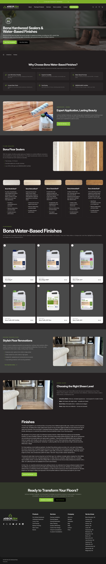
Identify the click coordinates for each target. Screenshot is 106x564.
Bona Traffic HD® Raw (45, 320)
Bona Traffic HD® (77, 320)
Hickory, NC (88, 523)
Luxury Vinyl (36, 521)
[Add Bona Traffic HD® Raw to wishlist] (38, 286)
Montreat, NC (88, 531)
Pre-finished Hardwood (38, 517)
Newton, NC (88, 525)
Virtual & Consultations (55, 529)
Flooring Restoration (55, 521)
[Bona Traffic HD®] (87, 300)
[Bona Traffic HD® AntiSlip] (19, 300)
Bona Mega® (8, 280)
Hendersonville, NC (90, 546)
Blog (69, 523)
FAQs (69, 525)
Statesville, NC (89, 544)
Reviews (70, 519)
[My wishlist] (99, 7)
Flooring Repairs (54, 519)
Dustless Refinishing (55, 525)
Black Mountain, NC (90, 517)
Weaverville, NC (89, 548)
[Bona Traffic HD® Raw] (53, 300)
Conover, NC (88, 519)
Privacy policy (5, 561)
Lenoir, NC (88, 527)
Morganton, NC (89, 533)
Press (69, 529)
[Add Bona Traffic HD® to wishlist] (72, 286)
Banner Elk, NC (89, 538)
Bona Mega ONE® (44, 280)
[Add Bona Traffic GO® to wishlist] (72, 245)
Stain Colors (36, 527)
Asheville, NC (88, 521)
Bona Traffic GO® (77, 280)
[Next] (68, 1)
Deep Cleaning (53, 523)
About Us (70, 517)
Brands (34, 529)
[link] (11, 182)
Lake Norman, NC (89, 540)
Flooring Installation (55, 517)
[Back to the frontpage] (3, 54)
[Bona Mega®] (19, 260)
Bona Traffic (7, 278)
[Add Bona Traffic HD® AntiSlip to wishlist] (5, 286)
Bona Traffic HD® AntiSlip (12, 320)
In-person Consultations (56, 531)
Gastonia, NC (88, 542)
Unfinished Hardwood (38, 519)
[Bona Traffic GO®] (87, 260)
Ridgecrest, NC (89, 550)
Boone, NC (88, 536)
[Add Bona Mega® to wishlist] (5, 245)
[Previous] (38, 1)
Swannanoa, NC (89, 529)
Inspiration (70, 521)
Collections (8, 54)
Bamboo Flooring (37, 525)
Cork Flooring (36, 523)
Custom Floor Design (55, 527)
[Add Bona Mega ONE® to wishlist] (38, 245)
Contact (70, 527)
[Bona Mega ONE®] (53, 260)
